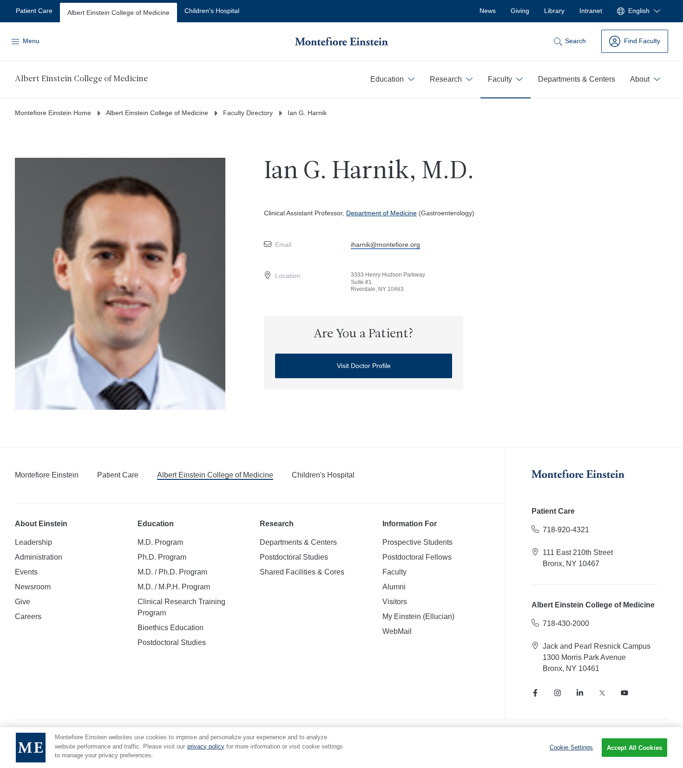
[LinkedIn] (580, 693)
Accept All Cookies (634, 747)
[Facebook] (535, 693)
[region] (341, 747)
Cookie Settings (571, 747)
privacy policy (205, 746)
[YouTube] (624, 693)
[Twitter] (602, 693)
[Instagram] (557, 693)
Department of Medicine (381, 213)
